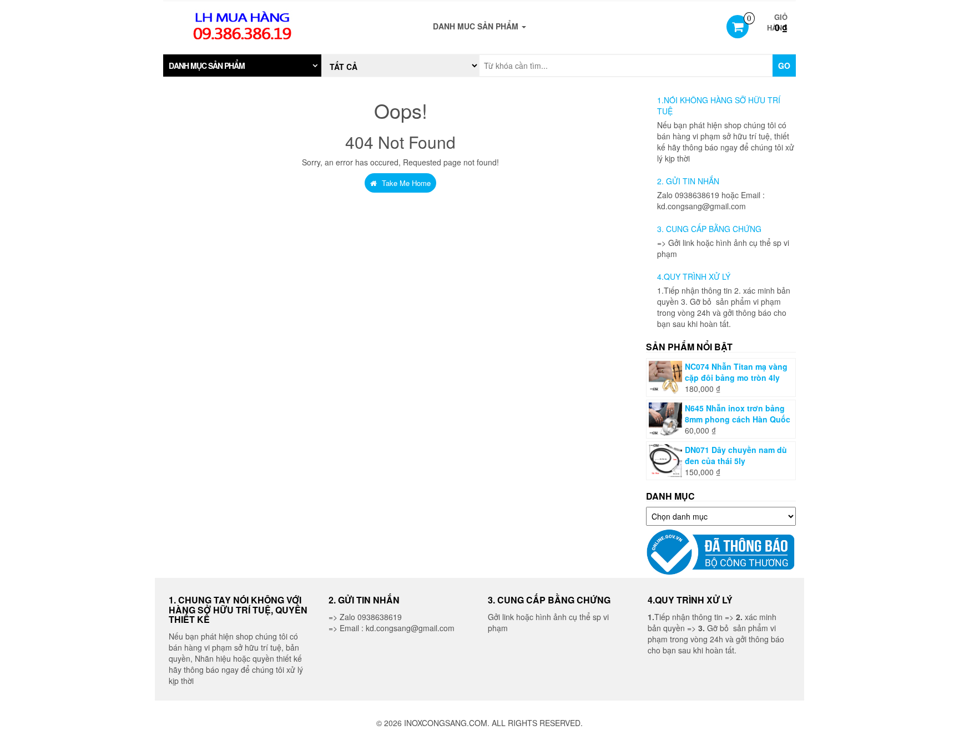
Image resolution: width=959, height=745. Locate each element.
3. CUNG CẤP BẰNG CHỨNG (709, 228)
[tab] (242, 65)
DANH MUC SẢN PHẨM (477, 26)
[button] (242, 65)
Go (784, 65)
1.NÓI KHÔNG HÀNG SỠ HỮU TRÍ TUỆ (718, 105)
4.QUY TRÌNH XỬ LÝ (693, 276)
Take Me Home (405, 183)
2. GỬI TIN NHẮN (688, 181)
